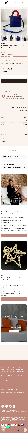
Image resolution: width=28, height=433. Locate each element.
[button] (3, 429)
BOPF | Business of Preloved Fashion (10, 410)
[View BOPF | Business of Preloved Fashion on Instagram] (6, 406)
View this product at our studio (14, 85)
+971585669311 (18, 375)
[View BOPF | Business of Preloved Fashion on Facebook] (2, 406)
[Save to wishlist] (25, 59)
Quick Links (4, 385)
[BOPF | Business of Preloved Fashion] (4, 3)
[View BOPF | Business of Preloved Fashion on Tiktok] (14, 406)
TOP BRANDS (4, 380)
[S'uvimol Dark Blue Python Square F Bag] (4, 38)
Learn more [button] (21, 63)
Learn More (14, 235)
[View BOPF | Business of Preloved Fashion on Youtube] (10, 406)
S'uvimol (3, 43)
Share (4, 141)
